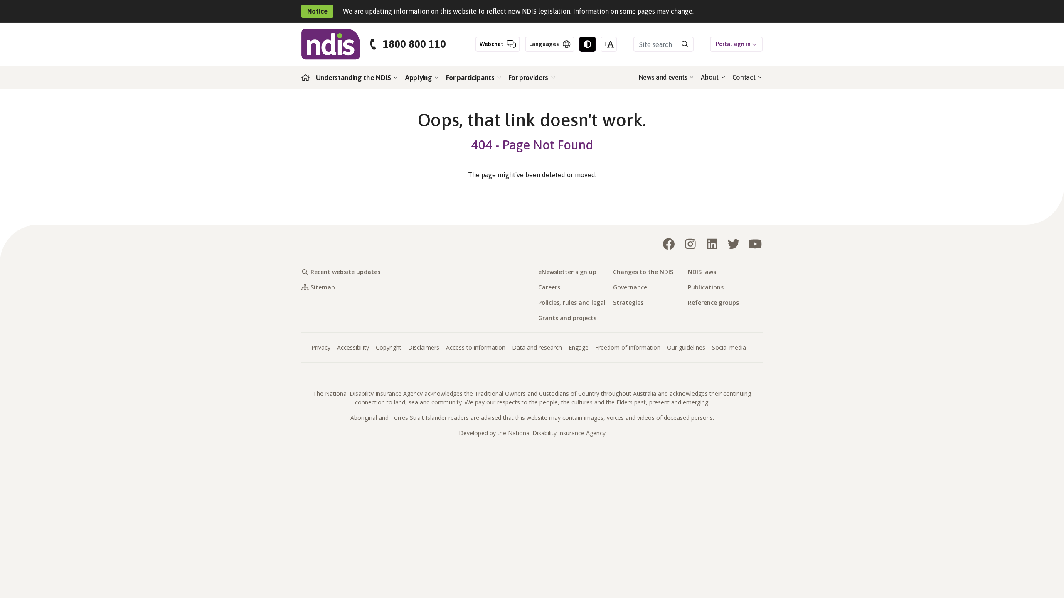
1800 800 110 (414, 44)
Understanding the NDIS (354, 78)
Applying (419, 78)
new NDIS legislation (539, 11)
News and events (664, 77)
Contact (744, 77)
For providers (529, 78)
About (710, 77)
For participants (471, 78)
